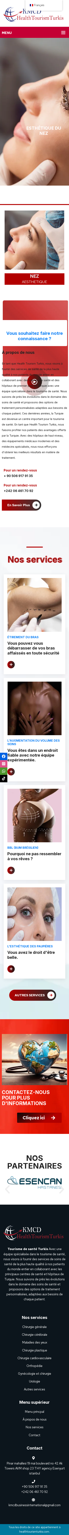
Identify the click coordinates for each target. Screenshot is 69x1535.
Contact (34, 1435)
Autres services (34, 1389)
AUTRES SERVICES (30, 995)
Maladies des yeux (34, 1342)
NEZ (31, 276)
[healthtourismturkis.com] (34, 13)
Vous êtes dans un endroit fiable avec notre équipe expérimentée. (32, 755)
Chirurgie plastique (34, 1350)
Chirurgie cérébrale (34, 1335)
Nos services (34, 1427)
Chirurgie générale (34, 1327)
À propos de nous (35, 1419)
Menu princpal (34, 1412)
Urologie (34, 1381)
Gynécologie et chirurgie (34, 1374)
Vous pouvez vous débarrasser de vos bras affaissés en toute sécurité (33, 648)
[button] (7, 1189)
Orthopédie (34, 1366)
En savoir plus (19, 505)
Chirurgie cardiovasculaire (34, 1358)
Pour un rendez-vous (20, 470)
